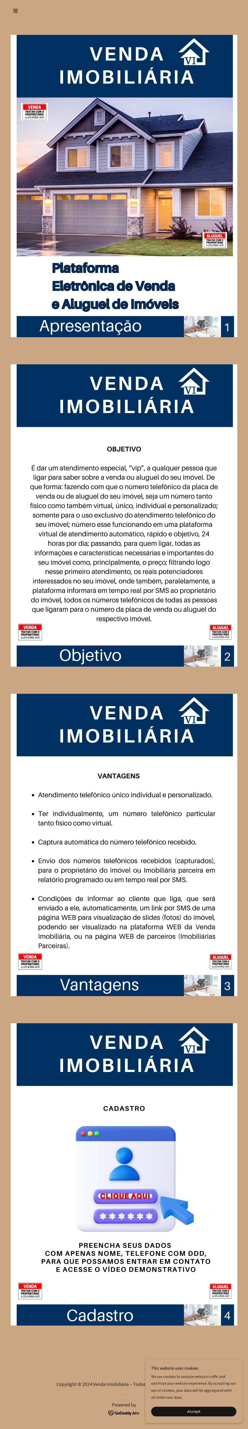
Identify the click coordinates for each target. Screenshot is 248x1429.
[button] (15, 11)
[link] (124, 1412)
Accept (194, 1411)
